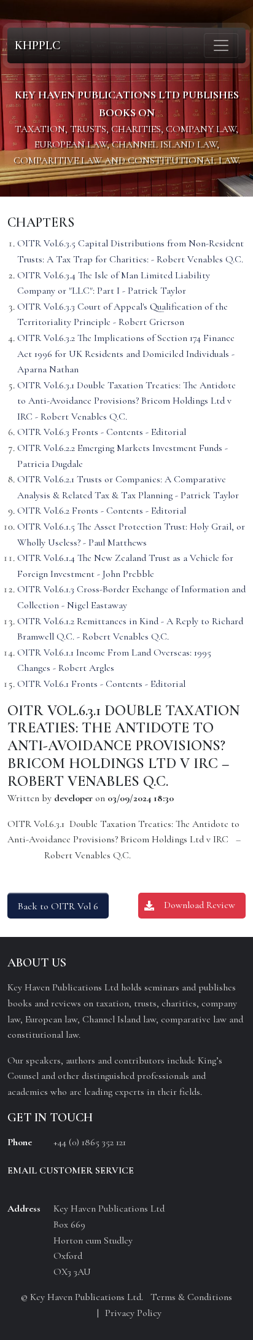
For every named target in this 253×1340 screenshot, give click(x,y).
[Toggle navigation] (221, 45)
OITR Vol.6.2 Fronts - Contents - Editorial (101, 510)
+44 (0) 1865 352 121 (89, 1142)
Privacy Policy (133, 1313)
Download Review (199, 905)
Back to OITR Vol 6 (58, 906)
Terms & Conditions (191, 1297)
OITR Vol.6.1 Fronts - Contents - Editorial (101, 684)
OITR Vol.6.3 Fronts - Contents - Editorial (101, 432)
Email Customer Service (70, 1170)
